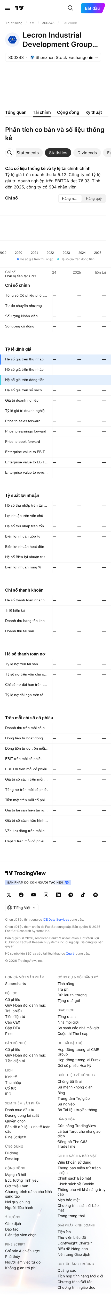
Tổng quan (67, 1016)
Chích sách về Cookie (76, 1184)
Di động (11, 1153)
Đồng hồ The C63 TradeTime (73, 1143)
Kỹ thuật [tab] (93, 112)
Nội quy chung (17, 1202)
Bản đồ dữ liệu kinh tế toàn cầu (27, 1128)
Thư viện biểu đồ (72, 1237)
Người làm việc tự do (23, 1262)
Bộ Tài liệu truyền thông (77, 1109)
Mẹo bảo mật (69, 1200)
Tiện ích (64, 1232)
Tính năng (66, 983)
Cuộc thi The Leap (73, 1033)
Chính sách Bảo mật (74, 1178)
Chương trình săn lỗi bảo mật (78, 1207)
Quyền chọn (15, 1121)
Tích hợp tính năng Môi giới (80, 1276)
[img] (91, 57)
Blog (61, 1093)
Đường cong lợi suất (22, 1115)
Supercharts (15, 983)
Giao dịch (13, 1223)
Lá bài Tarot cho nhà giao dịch (79, 1133)
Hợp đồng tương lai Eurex (79, 1060)
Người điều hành (19, 1207)
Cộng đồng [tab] (68, 112)
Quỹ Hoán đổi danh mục (25, 1005)
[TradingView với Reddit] (95, 894)
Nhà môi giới (68, 1022)
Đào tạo (11, 1229)
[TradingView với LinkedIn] (58, 894)
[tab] (27, 152)
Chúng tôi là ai (70, 1081)
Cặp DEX (12, 1028)
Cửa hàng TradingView (77, 1125)
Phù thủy (12, 1256)
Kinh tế (11, 1077)
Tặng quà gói (69, 1000)
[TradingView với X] (8, 894)
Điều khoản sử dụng (74, 1162)
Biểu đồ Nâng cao (73, 1249)
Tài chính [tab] (42, 112)
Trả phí (63, 989)
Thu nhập (13, 1082)
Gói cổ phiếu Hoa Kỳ (74, 1065)
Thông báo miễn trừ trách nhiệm (79, 1170)
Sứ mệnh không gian (75, 1087)
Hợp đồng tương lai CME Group (78, 1051)
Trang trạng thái (71, 1216)
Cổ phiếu (12, 999)
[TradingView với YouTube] (33, 894)
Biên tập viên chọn (20, 1235)
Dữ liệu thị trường (72, 995)
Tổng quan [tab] (16, 112)
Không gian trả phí (20, 1268)
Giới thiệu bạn (16, 1186)
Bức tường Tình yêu (21, 1180)
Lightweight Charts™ (75, 1243)
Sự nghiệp (66, 1104)
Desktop (12, 1158)
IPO (8, 1094)
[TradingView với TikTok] (83, 894)
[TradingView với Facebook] (21, 894)
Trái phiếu (13, 1011)
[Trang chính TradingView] (19, 8)
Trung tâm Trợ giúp (74, 1098)
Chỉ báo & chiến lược (22, 1251)
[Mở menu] (7, 8)
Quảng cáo (67, 1270)
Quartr (70, 953)
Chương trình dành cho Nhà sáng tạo (28, 1193)
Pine (8, 1033)
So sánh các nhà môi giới (78, 1028)
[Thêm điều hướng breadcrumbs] (32, 23)
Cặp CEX (12, 1022)
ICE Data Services (56, 919)
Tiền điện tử (15, 1016)
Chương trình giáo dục (76, 1287)
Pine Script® (15, 1137)
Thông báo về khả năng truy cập (82, 1191)
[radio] (70, 198)
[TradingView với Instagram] (46, 894)
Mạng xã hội (15, 1174)
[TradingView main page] (25, 873)
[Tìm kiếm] (70, 8)
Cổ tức (11, 1088)
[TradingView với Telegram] (70, 894)
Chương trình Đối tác (75, 1281)
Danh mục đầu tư (19, 1109)
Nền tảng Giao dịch (74, 1254)
